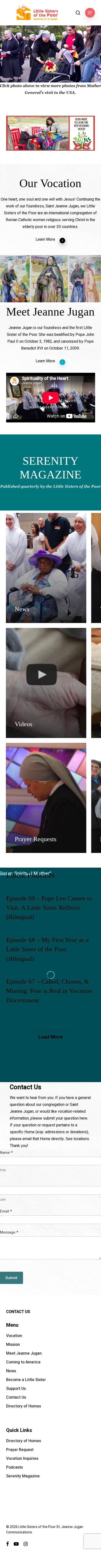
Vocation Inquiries (22, 1458)
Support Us (16, 1389)
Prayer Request (20, 1450)
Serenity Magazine (23, 1476)
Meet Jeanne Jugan (24, 1353)
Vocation (14, 1336)
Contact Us (16, 1397)
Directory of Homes (23, 1406)
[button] (90, 12)
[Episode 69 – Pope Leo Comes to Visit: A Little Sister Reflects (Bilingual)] (50, 912)
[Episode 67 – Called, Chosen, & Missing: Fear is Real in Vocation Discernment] (50, 995)
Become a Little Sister (26, 1380)
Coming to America (23, 1362)
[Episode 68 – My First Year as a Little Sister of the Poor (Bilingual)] (50, 953)
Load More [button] (50, 1037)
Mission (13, 1345)
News (11, 1371)
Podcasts (14, 1467)
